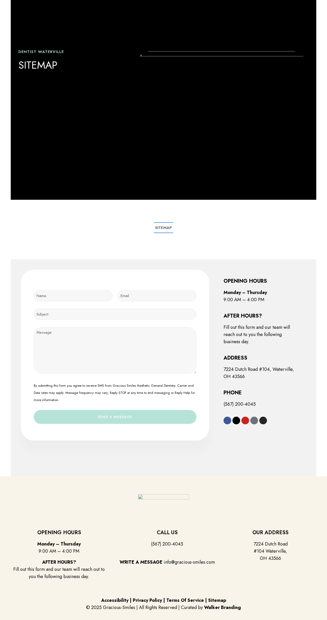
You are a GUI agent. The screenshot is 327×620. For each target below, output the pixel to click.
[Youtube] (245, 420)
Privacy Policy (147, 600)
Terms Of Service (185, 600)
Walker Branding (222, 607)
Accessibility (115, 600)
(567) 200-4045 (240, 404)
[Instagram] (263, 420)
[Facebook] (227, 420)
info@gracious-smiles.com (189, 562)
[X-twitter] (236, 420)
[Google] (254, 420)
